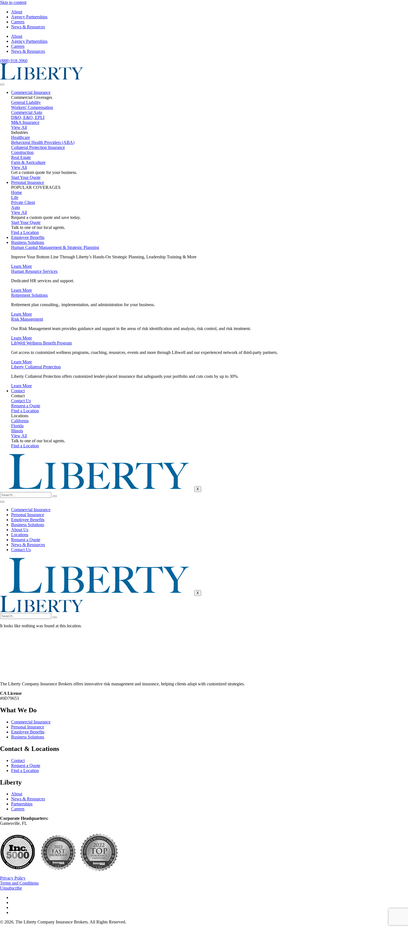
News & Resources (28, 26)
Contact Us (21, 549)
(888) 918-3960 (13, 60)
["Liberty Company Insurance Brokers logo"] (41, 78)
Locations (19, 534)
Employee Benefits (27, 237)
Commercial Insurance (31, 92)
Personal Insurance (27, 182)
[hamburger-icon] (2, 84)
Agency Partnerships (29, 16)
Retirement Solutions (29, 295)
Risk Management (27, 319)
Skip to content (13, 2)
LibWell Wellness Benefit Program (41, 343)
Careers (17, 21)
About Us (19, 529)
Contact (18, 390)
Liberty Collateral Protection (36, 366)
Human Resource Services (34, 271)
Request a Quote (25, 539)
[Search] (54, 496)
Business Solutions (27, 242)
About (16, 11)
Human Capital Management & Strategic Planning (55, 247)
